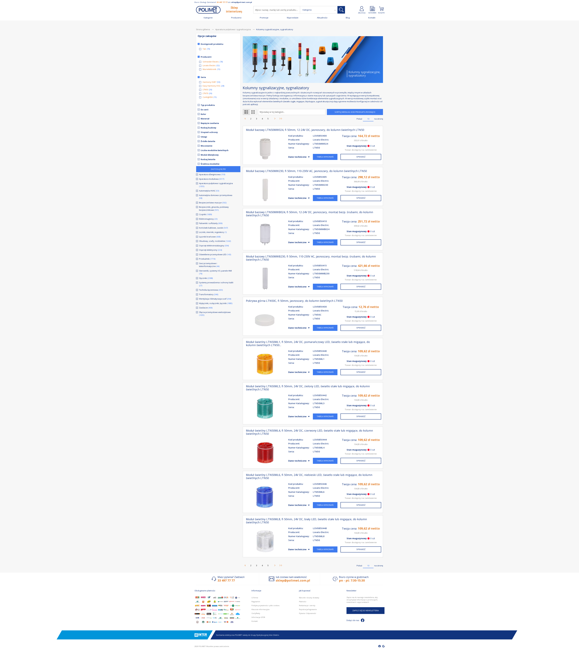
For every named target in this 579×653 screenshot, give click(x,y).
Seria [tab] (203, 77)
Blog (348, 18)
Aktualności (322, 18)
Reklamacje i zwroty (307, 605)
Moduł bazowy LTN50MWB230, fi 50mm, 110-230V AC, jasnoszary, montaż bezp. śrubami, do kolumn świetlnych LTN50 (311, 258)
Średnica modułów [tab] (210, 163)
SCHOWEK (372, 13)
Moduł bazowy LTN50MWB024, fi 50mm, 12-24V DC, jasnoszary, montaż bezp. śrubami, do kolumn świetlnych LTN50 (309, 214)
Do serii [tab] (204, 109)
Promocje (264, 18)
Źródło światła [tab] (208, 141)
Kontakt (371, 18)
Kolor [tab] (203, 114)
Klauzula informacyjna (260, 609)
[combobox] (276, 10)
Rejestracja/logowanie (308, 609)
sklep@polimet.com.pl (241, 2)
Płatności (302, 601)
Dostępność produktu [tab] (212, 44)
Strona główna (203, 29)
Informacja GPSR (258, 617)
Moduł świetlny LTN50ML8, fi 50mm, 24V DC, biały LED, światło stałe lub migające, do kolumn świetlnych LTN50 (306, 521)
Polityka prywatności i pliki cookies (265, 605)
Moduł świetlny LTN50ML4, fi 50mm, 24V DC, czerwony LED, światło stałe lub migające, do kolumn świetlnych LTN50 (309, 432)
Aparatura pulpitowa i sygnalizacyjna (233, 29)
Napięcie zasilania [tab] (210, 123)
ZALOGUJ (361, 13)
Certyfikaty (256, 613)
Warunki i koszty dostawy (309, 597)
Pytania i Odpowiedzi (307, 613)
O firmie (255, 597)
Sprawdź (360, 156)
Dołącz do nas (352, 620)
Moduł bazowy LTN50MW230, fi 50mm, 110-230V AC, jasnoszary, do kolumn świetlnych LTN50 (306, 171)
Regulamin (256, 601)
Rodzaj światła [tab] (208, 159)
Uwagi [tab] (204, 136)
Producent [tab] (206, 56)
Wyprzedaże (292, 18)
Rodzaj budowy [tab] (208, 127)
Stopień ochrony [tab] (209, 132)
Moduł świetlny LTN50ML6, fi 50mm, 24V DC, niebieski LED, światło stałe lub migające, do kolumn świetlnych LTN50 (309, 476)
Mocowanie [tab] (206, 145)
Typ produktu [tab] (208, 105)
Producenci (236, 18)
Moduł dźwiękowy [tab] (210, 154)
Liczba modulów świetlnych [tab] (214, 150)
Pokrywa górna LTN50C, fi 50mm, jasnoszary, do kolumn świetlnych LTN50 (294, 300)
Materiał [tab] (205, 118)
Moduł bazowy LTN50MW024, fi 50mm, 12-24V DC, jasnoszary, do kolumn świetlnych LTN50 (305, 129)
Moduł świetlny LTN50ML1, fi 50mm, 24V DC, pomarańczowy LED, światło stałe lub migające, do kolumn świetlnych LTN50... (308, 343)
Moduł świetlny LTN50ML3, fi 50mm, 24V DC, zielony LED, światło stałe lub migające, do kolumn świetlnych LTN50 (308, 388)
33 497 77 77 (222, 2)
